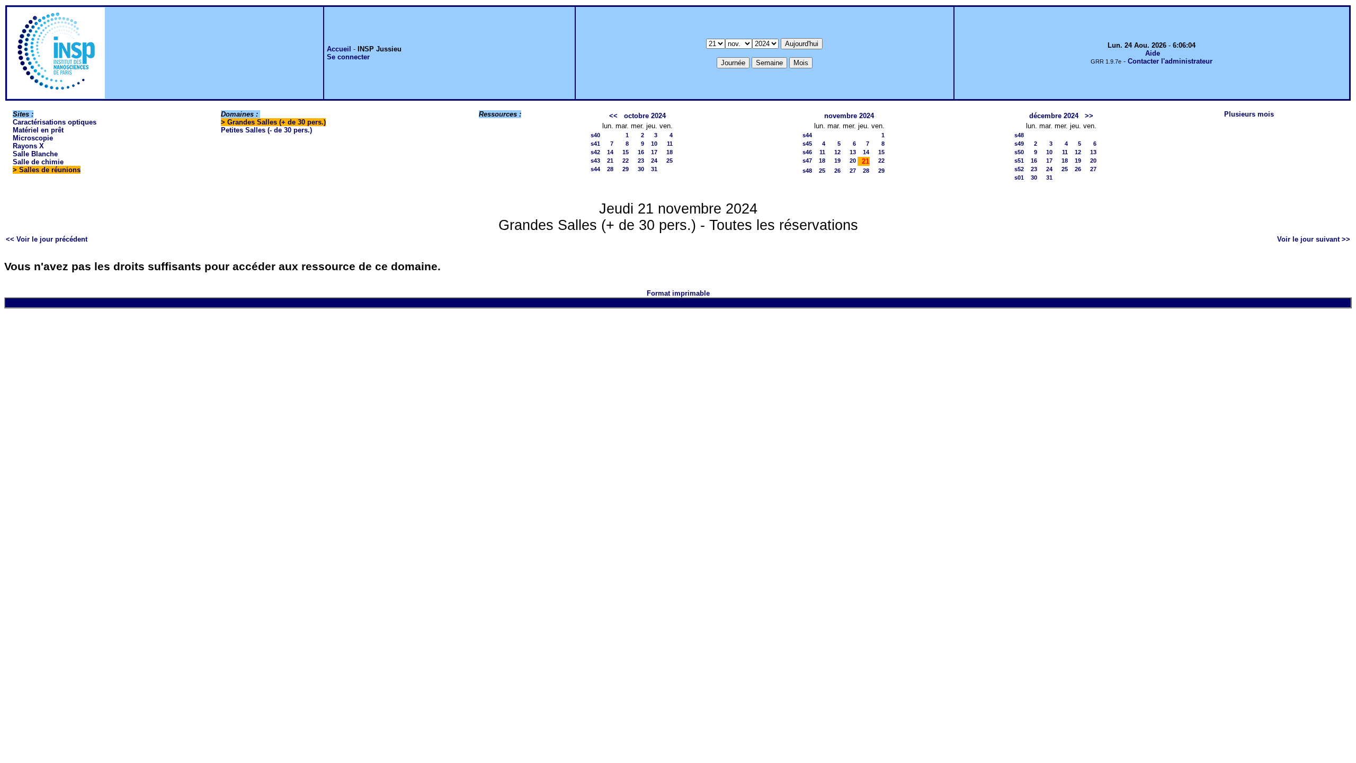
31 (654, 169)
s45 (807, 143)
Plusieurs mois (1249, 114)
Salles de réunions (50, 170)
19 (837, 160)
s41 (595, 143)
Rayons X (28, 146)
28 (610, 169)
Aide (1152, 53)
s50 (1019, 152)
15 (625, 152)
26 (837, 170)
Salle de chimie (38, 162)
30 (641, 169)
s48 (807, 170)
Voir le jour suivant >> (1313, 239)
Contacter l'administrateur (1170, 61)
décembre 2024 (1053, 116)
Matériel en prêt (38, 130)
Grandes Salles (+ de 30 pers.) (276, 122)
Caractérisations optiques (54, 122)
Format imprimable (678, 293)
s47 (807, 160)
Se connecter (348, 57)
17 (654, 152)
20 (853, 160)
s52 (1019, 169)
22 (625, 160)
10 (654, 143)
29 (625, 169)
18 (669, 152)
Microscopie (33, 138)
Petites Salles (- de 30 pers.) (266, 130)
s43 (595, 160)
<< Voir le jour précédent (46, 239)
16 (641, 152)
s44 (595, 169)
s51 (1019, 160)
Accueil (339, 49)
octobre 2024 (645, 116)
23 (641, 160)
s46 (807, 152)
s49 (1019, 143)
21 (610, 160)
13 (853, 152)
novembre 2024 (849, 116)
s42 (595, 152)
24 (654, 160)
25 (669, 160)
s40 (595, 135)
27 (853, 170)
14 (610, 152)
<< (613, 116)
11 (670, 143)
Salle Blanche (35, 154)
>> (1089, 116)
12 (837, 152)
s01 (1019, 177)
